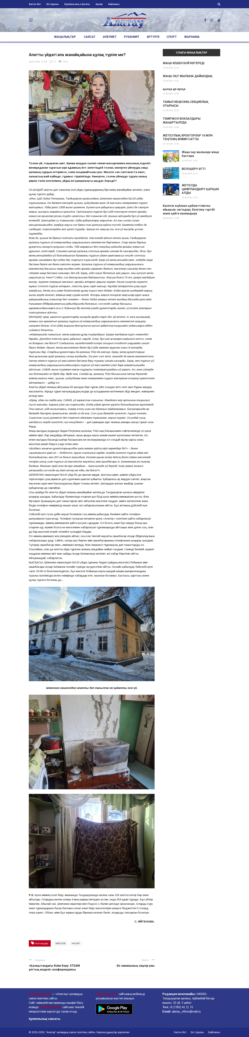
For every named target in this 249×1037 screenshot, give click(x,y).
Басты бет (35, 4)
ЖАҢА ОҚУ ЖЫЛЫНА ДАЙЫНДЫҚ (188, 76)
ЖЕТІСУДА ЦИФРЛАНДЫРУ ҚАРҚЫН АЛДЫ (200, 189)
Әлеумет (110, 37)
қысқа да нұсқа (174, 89)
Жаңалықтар (65, 37)
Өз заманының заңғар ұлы (136, 965)
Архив (99, 4)
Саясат (90, 37)
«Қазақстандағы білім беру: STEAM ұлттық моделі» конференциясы (54, 967)
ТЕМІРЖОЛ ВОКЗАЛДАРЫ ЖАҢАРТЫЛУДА (182, 120)
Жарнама (192, 37)
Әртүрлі (153, 37)
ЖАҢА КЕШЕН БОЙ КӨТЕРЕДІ (183, 63)
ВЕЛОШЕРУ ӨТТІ (193, 169)
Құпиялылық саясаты (77, 4)
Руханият (131, 37)
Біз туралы (52, 4)
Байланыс (114, 4)
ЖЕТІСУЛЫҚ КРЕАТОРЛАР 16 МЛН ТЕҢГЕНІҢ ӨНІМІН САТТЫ (188, 137)
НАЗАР (76, 943)
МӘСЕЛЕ (61, 943)
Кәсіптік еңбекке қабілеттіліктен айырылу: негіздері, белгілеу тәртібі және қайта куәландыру (189, 209)
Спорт (172, 37)
